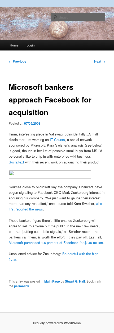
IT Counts (57, 139)
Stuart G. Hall (75, 281)
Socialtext (16, 162)
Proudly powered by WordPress (57, 323)
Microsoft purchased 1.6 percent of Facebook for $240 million (56, 242)
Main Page (52, 281)
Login (31, 45)
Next (99, 61)
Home (14, 45)
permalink (21, 286)
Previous (17, 61)
